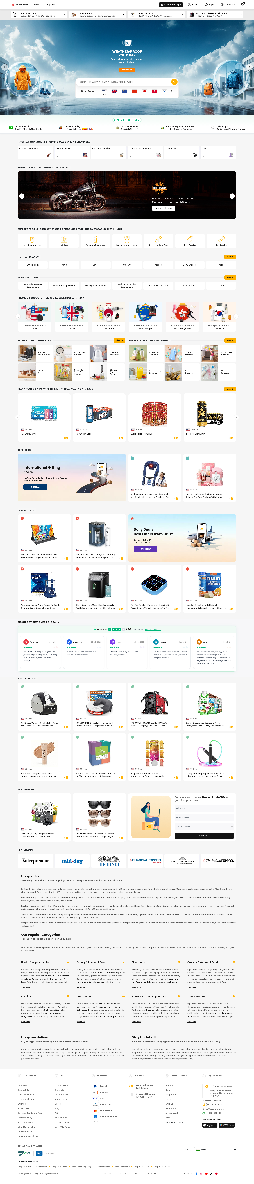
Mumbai (169, 1085)
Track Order (24, 1108)
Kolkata (169, 1099)
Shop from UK (41, 1167)
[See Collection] (127, 195)
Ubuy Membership (26, 1127)
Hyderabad (170, 1108)
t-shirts (48, 1010)
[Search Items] (174, 82)
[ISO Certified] (43, 1153)
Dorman (101, 1016)
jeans (59, 1010)
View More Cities (173, 1122)
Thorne (158, 265)
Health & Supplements (35, 962)
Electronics (138, 962)
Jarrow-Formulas (221, 265)
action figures (222, 1013)
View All (230, 256)
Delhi (167, 1090)
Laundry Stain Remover (33, 285)
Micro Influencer (25, 1122)
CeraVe (101, 982)
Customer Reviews (64, 1094)
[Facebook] (196, 1174)
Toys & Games (196, 996)
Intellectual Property (28, 1099)
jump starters (108, 1007)
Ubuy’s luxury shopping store (111, 972)
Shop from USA (24, 1167)
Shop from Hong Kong (81, 1167)
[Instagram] (201, 1174)
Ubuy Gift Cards (62, 1127)
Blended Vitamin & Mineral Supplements (221, 285)
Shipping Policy (25, 1117)
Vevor (33, 265)
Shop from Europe (162, 1167)
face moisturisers (85, 982)
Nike (48, 1007)
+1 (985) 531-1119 (213, 1113)
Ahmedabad (171, 1113)
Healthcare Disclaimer (28, 1136)
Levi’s (57, 1007)
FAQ (57, 1113)
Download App (62, 1085)
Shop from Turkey (141, 1167)
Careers (59, 1104)
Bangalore (170, 1094)
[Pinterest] (216, 1174)
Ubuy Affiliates (62, 1122)
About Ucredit (61, 1117)
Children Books (189, 285)
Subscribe (203, 835)
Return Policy (61, 1099)
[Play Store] (227, 1126)
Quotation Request (27, 1094)
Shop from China (122, 1167)
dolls (189, 1016)
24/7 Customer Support (221, 1086)
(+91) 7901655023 (214, 1104)
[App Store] (210, 1126)
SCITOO (64, 265)
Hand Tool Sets (127, 285)
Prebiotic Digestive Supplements (64, 285)
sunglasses (26, 1016)
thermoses (151, 1010)
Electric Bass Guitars (96, 285)
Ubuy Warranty (25, 1131)
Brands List (60, 1090)
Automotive (84, 996)
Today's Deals (21, 4)
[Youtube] (206, 1174)
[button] (193, 4)
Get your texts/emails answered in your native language (221, 1093)
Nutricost (54, 979)
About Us (22, 1085)
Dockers (96, 265)
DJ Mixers (158, 285)
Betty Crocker (127, 265)
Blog (57, 1108)
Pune (167, 1117)
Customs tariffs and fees (30, 1113)
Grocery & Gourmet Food (202, 962)
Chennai (169, 1104)
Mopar (113, 1016)
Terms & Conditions (105, 1174)
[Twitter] (211, 1174)
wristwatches (51, 1013)
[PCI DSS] (24, 1153)
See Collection (165, 206)
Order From (87, 91)
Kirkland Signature (190, 265)
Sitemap (22, 1104)
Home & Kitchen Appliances (149, 996)
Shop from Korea (102, 1167)
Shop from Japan (59, 1167)
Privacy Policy (124, 1174)
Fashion (26, 996)
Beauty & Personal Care (91, 962)
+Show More (98, 1121)
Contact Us (23, 1090)
